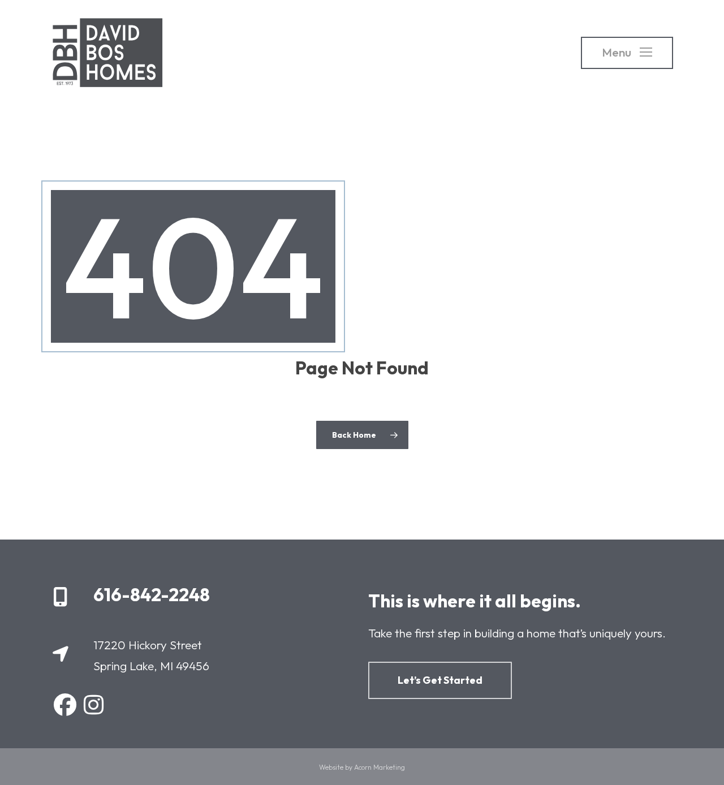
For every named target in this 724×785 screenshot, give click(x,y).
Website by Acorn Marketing (362, 767)
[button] (627, 53)
